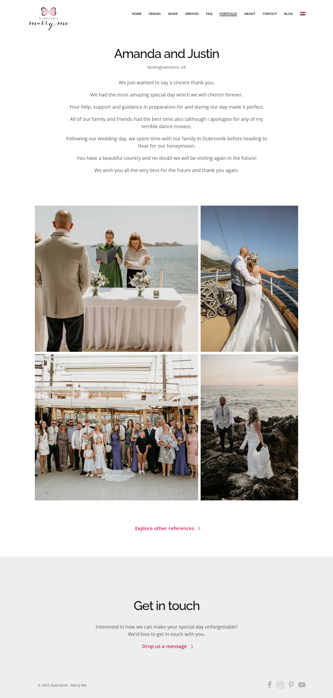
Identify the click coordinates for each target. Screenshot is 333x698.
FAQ (209, 13)
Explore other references (164, 528)
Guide (173, 13)
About (249, 13)
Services (192, 13)
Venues (155, 13)
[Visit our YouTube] (301, 684)
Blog (288, 13)
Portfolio (228, 13)
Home (136, 13)
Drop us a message (164, 646)
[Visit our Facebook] (269, 684)
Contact (270, 13)
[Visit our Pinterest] (291, 684)
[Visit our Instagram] (280, 684)
